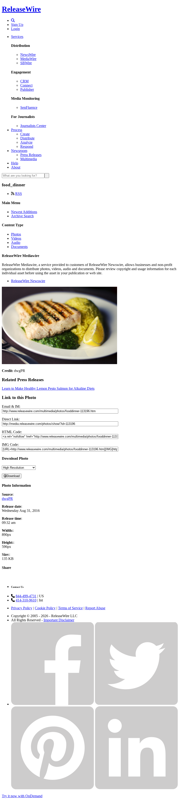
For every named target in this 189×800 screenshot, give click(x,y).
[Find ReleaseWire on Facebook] (52, 704)
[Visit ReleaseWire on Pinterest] (52, 788)
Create (25, 134)
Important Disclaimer (59, 620)
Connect (26, 85)
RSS (18, 194)
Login (15, 29)
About (15, 167)
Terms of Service (70, 608)
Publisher (27, 89)
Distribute (27, 138)
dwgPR (7, 499)
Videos (16, 238)
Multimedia (28, 159)
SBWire (26, 63)
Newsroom (19, 151)
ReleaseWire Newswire (28, 281)
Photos (16, 234)
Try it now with (22, 796)
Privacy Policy (21, 608)
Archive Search (22, 216)
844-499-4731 (26, 596)
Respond (26, 146)
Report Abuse (95, 608)
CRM (24, 81)
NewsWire (28, 55)
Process (16, 130)
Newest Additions (24, 212)
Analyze (26, 142)
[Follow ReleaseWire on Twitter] (136, 704)
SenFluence (28, 107)
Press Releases (30, 155)
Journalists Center (33, 126)
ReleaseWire (21, 9)
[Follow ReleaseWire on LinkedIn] (136, 788)
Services (17, 37)
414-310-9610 (26, 600)
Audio (15, 243)
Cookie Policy (45, 608)
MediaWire (28, 59)
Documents (19, 247)
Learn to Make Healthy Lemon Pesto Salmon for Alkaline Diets (48, 388)
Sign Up (17, 25)
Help (14, 163)
